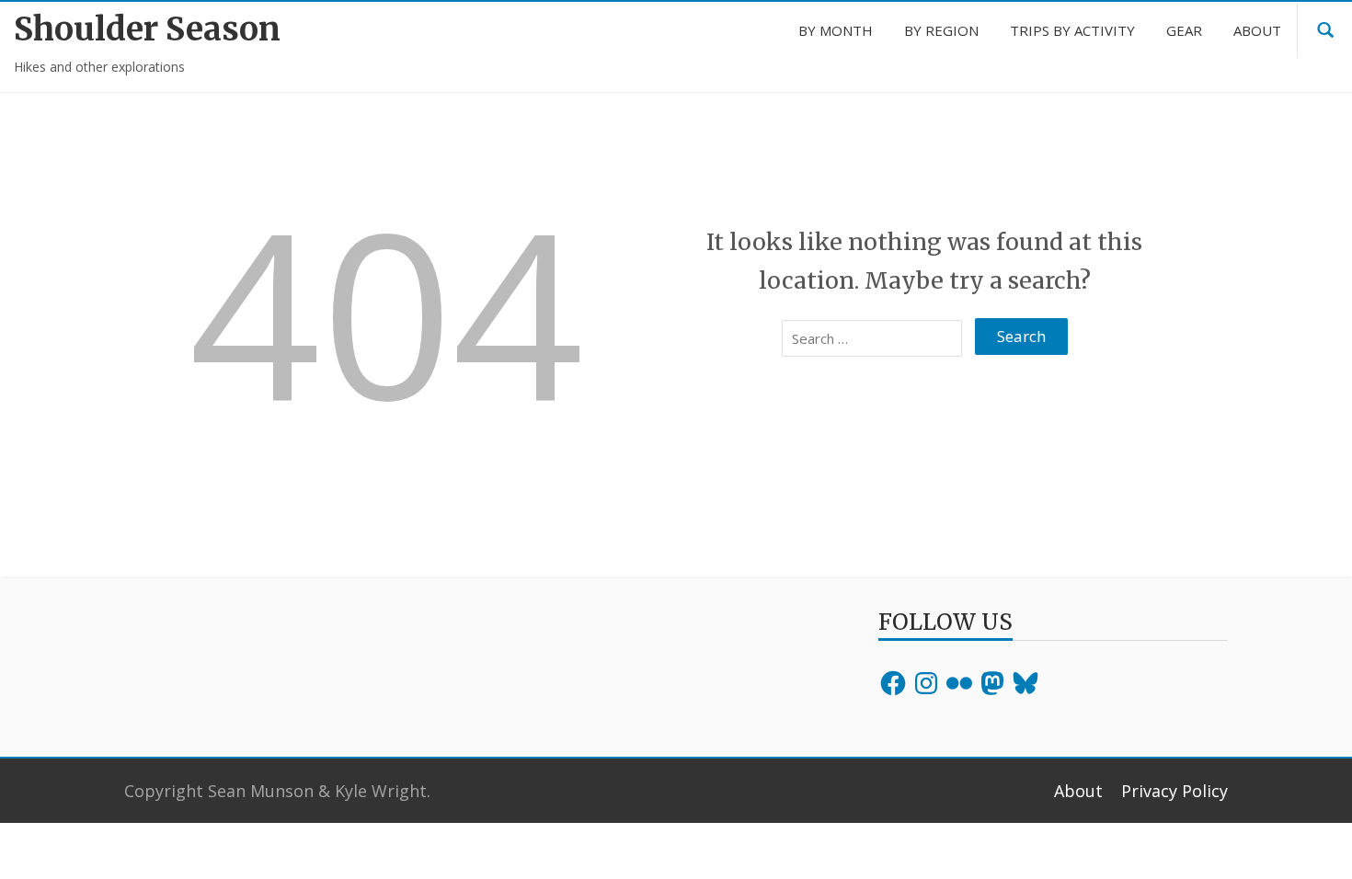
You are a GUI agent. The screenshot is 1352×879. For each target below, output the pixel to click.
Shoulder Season (147, 29)
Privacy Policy (1174, 791)
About (1078, 791)
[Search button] (1325, 30)
